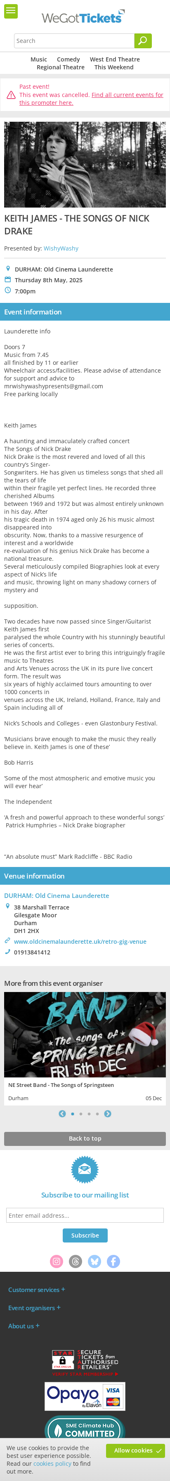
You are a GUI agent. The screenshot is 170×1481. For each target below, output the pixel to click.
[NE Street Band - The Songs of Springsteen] (85, 1034)
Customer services (33, 1289)
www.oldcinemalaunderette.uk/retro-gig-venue (80, 941)
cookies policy (52, 1463)
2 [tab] (81, 1114)
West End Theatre (115, 59)
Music (39, 59)
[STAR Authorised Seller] (85, 1375)
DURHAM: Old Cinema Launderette (56, 895)
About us (20, 1326)
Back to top (85, 1138)
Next (108, 1114)
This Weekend (114, 67)
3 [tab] (89, 1114)
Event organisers (31, 1308)
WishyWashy (61, 248)
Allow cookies (133, 1450)
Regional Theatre (61, 67)
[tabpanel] (85, 1048)
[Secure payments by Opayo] (85, 1409)
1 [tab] (73, 1114)
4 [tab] (97, 1114)
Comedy (68, 59)
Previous (62, 1114)
